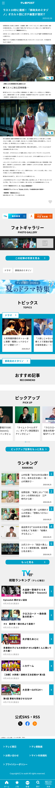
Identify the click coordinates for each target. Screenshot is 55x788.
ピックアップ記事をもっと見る (27, 449)
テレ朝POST (28, 3)
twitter (20, 723)
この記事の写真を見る (27, 258)
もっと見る (27, 562)
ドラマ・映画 (9, 737)
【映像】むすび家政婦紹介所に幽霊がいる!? (14, 84)
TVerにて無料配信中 (26, 186)
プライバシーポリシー (16, 764)
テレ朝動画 (36, 746)
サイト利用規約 (39, 755)
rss (35, 723)
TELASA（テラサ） (23, 189)
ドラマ (7, 270)
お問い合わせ (12, 755)
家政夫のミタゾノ (15, 193)
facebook (27, 723)
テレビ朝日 (10, 746)
